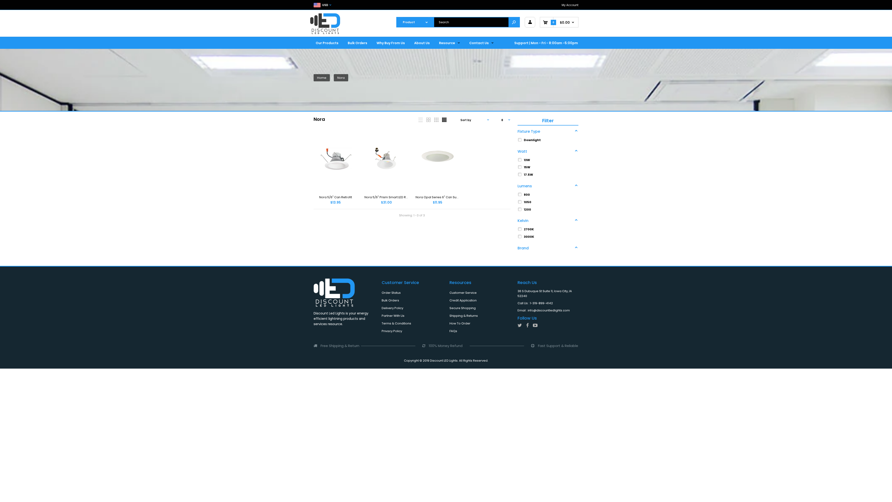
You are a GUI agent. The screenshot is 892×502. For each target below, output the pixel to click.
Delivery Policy (392, 308)
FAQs (453, 331)
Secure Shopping (462, 308)
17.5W (528, 174)
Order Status (391, 293)
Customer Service (463, 293)
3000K (529, 236)
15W (527, 167)
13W (527, 160)
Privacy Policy (392, 331)
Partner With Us (393, 316)
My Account (570, 5)
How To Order (459, 323)
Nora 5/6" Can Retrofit (335, 197)
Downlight (532, 140)
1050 (527, 202)
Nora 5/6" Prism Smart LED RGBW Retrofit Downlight (402, 197)
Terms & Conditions (396, 323)
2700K (529, 229)
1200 (527, 209)
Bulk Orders (390, 300)
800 (527, 194)
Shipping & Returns (463, 316)
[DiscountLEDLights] (326, 23)
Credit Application (463, 300)
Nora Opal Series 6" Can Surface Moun (445, 197)
